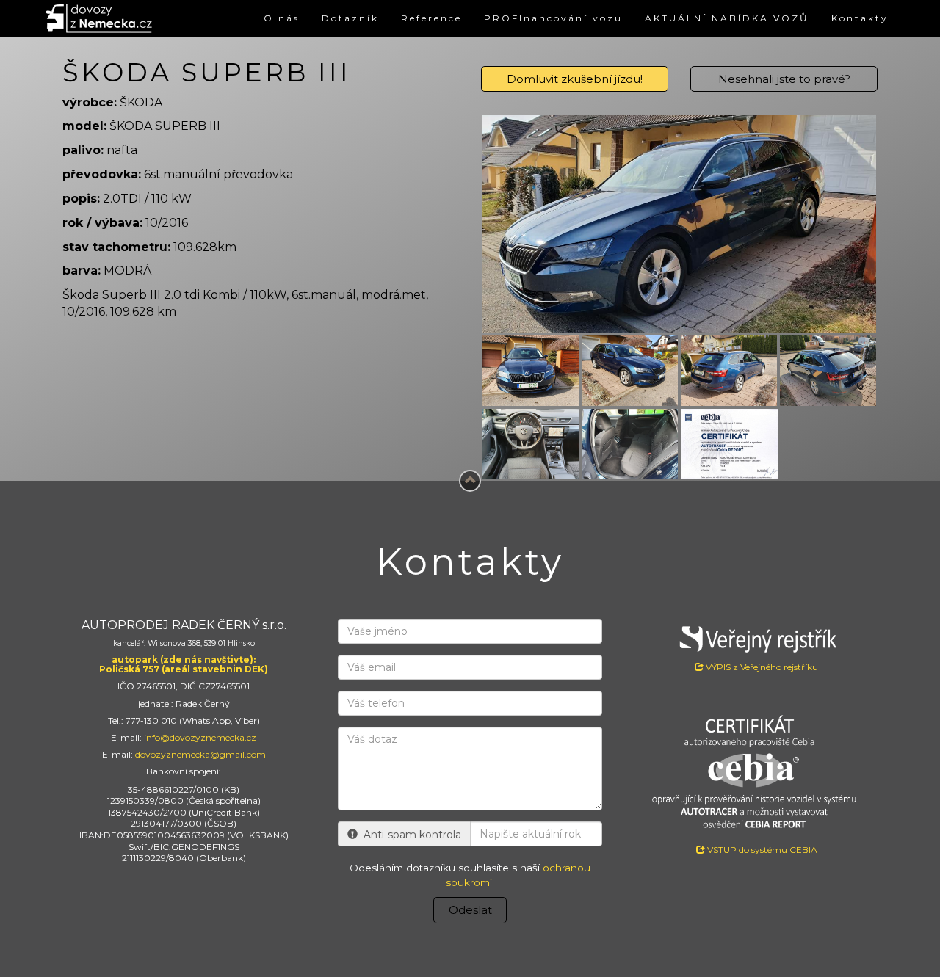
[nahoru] (470, 481)
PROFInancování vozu (553, 17)
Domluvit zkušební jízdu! (575, 79)
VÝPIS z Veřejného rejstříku (761, 666)
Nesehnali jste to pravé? (784, 79)
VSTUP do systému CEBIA (761, 849)
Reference (431, 17)
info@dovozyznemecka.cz (200, 737)
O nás (282, 17)
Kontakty (860, 17)
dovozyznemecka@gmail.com (200, 754)
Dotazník (350, 17)
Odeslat (470, 910)
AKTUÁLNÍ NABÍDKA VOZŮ (727, 17)
